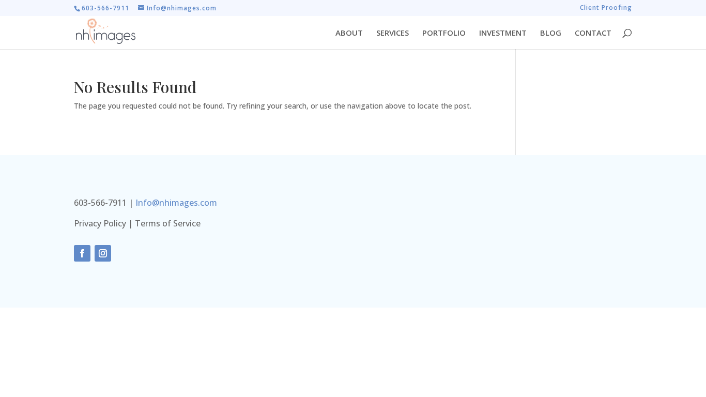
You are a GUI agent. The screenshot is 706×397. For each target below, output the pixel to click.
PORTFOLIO (444, 33)
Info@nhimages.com (176, 202)
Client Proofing (606, 8)
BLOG (550, 33)
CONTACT (593, 33)
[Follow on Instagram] (103, 253)
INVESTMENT (503, 33)
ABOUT (349, 33)
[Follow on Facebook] (82, 253)
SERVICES (392, 33)
